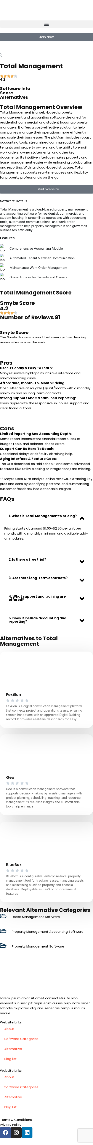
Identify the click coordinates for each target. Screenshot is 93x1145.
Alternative (13, 1048)
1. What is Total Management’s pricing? (43, 516)
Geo (10, 777)
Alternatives (14, 97)
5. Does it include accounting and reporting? (37, 620)
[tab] (46, 516)
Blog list (10, 1058)
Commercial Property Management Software (40, 54)
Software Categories (21, 1038)
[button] (46, 24)
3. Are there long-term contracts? (38, 578)
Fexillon (13, 694)
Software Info (15, 88)
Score (6, 93)
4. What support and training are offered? (37, 598)
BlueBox (14, 864)
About (9, 1028)
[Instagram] (16, 1132)
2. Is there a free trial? (27, 559)
